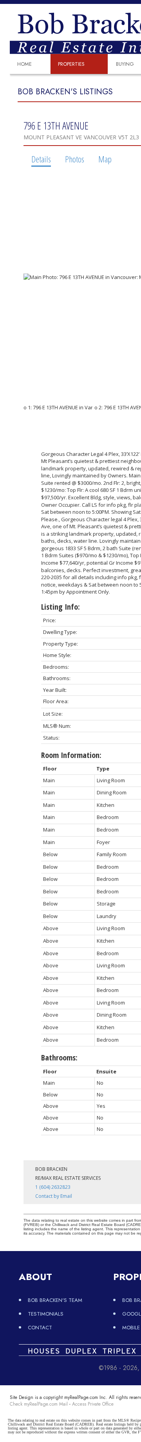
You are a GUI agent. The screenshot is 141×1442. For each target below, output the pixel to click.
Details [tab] (41, 159)
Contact (40, 1327)
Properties (71, 64)
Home (24, 64)
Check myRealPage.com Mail (39, 1404)
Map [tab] (105, 159)
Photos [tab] (74, 159)
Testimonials (45, 1314)
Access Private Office (93, 1404)
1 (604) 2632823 (52, 1187)
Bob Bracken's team (55, 1300)
